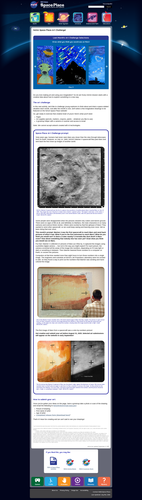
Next (107, 67)
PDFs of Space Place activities (53, 468)
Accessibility (84, 490)
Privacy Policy (64, 490)
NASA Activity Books (70, 469)
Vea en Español (107, 3)
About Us (55, 490)
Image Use (74, 490)
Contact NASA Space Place (101, 492)
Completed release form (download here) (53, 415)
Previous (35, 67)
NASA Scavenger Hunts (86, 469)
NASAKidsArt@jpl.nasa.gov (64, 406)
